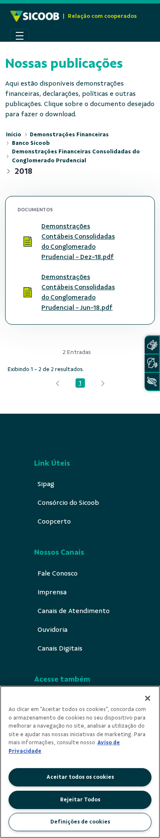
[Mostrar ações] (132, 241)
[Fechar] (147, 698)
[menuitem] (46, 484)
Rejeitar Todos (80, 800)
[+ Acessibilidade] (152, 381)
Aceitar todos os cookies (80, 777)
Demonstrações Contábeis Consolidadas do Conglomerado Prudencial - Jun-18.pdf (78, 292)
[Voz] (152, 363)
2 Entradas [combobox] (76, 352)
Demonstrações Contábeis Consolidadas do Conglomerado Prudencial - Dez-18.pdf (78, 241)
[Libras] (152, 345)
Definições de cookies (80, 822)
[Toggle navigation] (19, 35)
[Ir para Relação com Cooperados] (34, 16)
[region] (80, 762)
